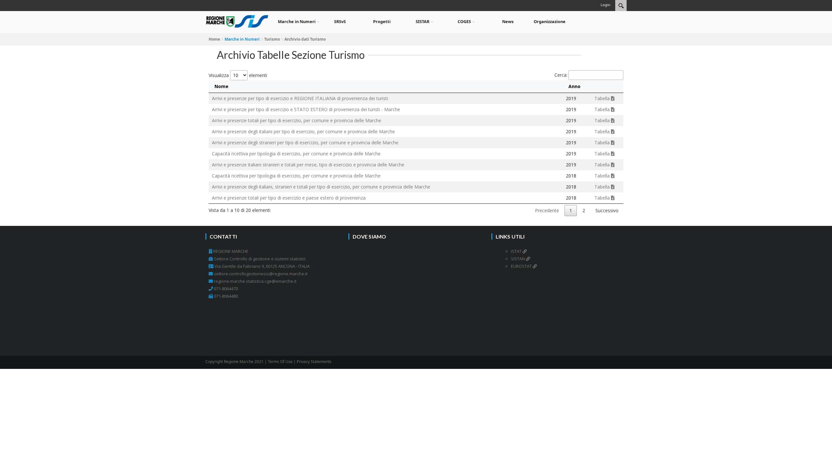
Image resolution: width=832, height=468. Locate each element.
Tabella (602, 98)
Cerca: (560, 75)
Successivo (606, 210)
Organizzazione (550, 21)
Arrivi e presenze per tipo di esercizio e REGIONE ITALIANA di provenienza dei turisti (300, 98)
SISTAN (518, 259)
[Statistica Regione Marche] (237, 20)
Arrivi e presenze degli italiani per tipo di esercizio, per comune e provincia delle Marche (303, 131)
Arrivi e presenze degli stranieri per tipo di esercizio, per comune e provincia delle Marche (305, 142)
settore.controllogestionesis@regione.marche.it (260, 274)
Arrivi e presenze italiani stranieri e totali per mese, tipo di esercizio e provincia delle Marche (308, 165)
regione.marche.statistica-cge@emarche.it (255, 281)
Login (605, 4)
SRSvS (340, 21)
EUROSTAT (522, 266)
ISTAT (517, 251)
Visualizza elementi (238, 75)
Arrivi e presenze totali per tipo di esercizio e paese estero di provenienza (289, 198)
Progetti (382, 21)
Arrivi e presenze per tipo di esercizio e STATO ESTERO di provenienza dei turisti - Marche (306, 109)
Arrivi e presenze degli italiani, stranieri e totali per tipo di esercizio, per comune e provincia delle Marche (321, 187)
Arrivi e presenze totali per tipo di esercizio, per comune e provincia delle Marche (296, 120)
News (508, 21)
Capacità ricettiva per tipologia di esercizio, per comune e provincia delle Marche (296, 153)
